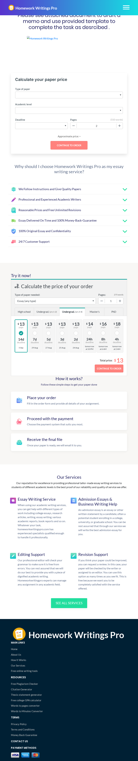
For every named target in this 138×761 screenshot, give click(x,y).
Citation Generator (21, 689)
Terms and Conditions (23, 729)
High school (24, 311)
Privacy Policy (19, 724)
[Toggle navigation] (126, 7)
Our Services (18, 665)
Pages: (102, 294)
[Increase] (119, 126)
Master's (95, 311)
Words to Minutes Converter (27, 711)
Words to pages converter (25, 705)
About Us (16, 654)
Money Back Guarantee (24, 734)
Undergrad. (47, 311)
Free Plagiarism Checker (24, 683)
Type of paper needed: (27, 294)
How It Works (18, 659)
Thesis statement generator (26, 694)
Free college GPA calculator (26, 700)
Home (14, 649)
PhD (113, 311)
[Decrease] (73, 126)
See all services (69, 603)
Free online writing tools (24, 670)
